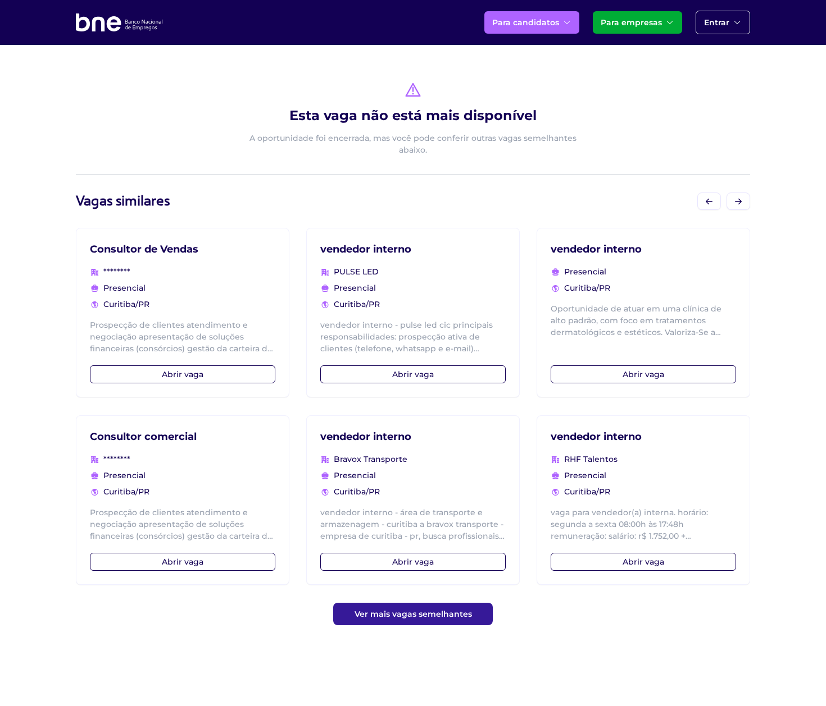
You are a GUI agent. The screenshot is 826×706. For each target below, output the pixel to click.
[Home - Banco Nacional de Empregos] (119, 22)
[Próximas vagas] (738, 201)
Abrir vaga (182, 374)
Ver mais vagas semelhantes (413, 614)
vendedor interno (365, 249)
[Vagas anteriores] (709, 201)
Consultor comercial (143, 436)
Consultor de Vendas (144, 249)
